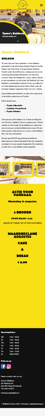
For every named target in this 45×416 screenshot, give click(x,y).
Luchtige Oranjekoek (16, 108)
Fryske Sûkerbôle (14, 105)
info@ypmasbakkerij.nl (10, 393)
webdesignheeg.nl (36, 404)
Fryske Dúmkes (14, 111)
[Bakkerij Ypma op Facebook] (3, 368)
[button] (17, 41)
